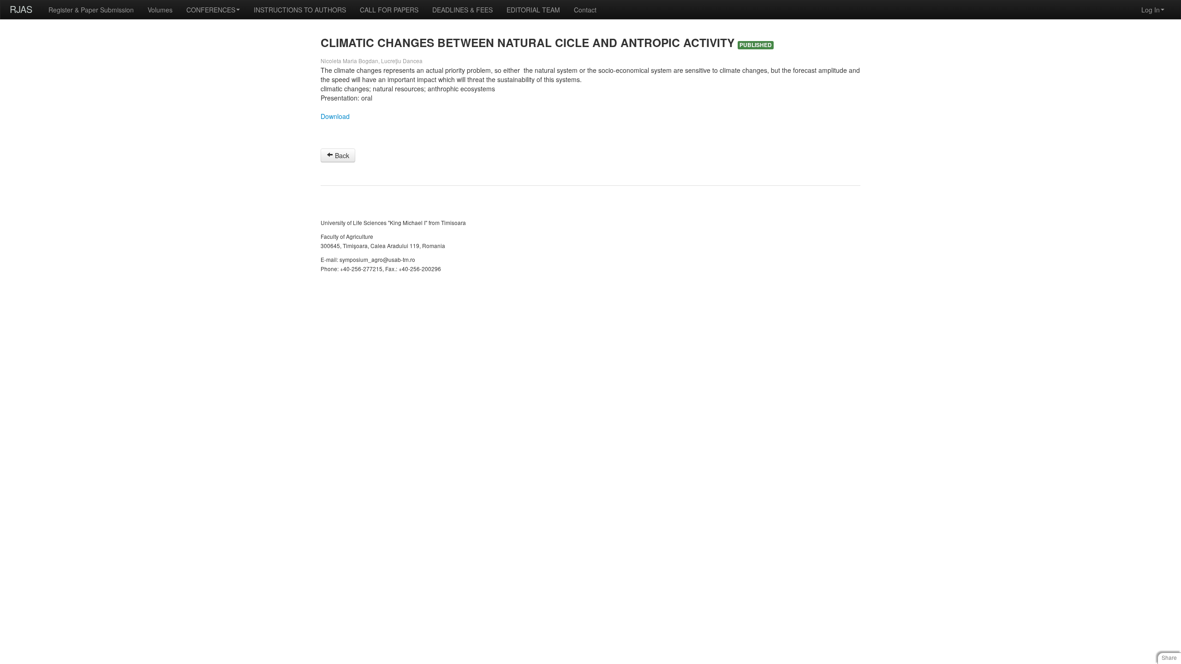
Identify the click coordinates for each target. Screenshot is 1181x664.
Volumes (160, 9)
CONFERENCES (210, 9)
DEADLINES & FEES (462, 9)
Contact (585, 9)
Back (341, 155)
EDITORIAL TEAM (533, 9)
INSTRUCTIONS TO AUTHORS (300, 9)
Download (335, 116)
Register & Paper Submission (91, 9)
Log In (1150, 9)
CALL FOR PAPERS (389, 9)
